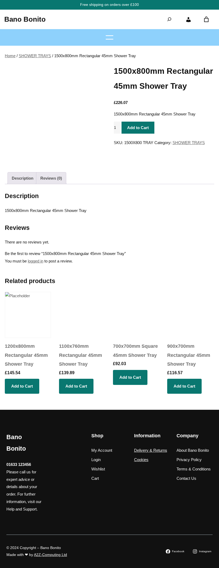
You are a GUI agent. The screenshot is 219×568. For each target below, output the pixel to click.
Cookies (141, 459)
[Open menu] (109, 37)
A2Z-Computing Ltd (50, 554)
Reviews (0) (51, 178)
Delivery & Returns (150, 450)
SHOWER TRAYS (35, 55)
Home (10, 55)
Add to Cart (138, 127)
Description (22, 178)
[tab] (22, 178)
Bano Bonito (25, 19)
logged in (35, 261)
